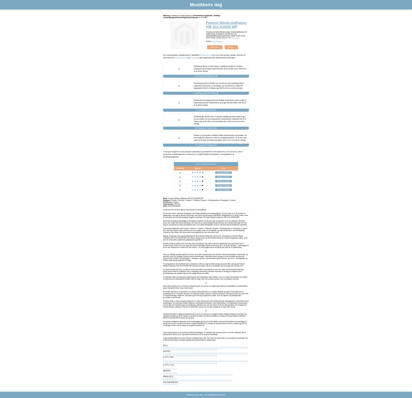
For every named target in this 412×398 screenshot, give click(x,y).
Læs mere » (214, 47)
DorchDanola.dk (181, 58)
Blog (201, 395)
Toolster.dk (194, 58)
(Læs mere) (235, 38)
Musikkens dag (206, 4)
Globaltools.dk (205, 55)
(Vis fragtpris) (217, 41)
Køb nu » (231, 47)
